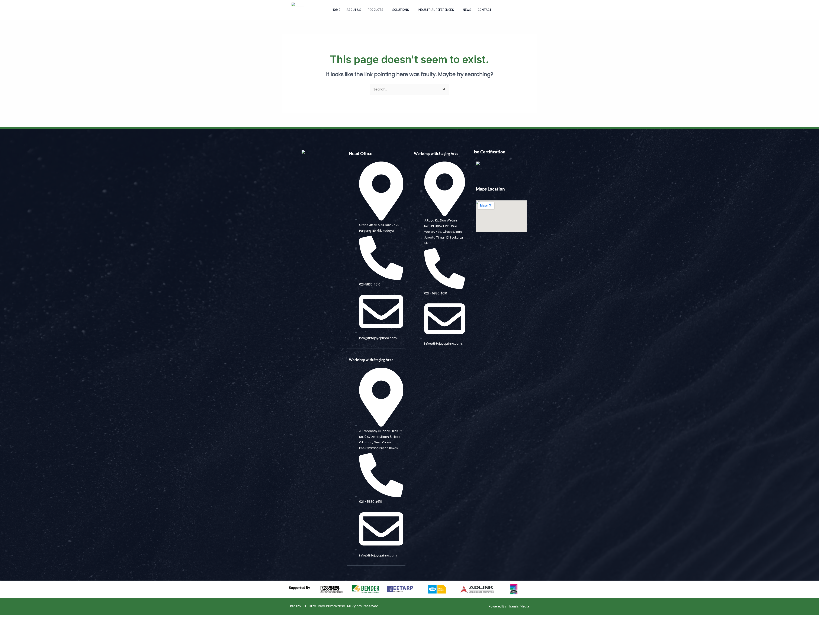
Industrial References (436, 10)
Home (336, 10)
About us (354, 10)
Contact (485, 10)
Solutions (400, 10)
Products (375, 10)
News (467, 10)
